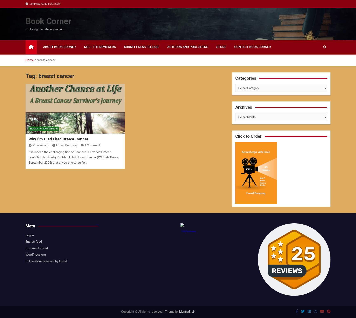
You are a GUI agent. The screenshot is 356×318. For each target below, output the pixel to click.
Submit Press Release (141, 47)
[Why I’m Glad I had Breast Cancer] (75, 109)
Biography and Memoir (44, 128)
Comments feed (37, 248)
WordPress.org (36, 254)
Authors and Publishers (187, 47)
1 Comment (92, 145)
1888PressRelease (189, 231)
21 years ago (41, 145)
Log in (30, 235)
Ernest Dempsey (67, 145)
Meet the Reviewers (100, 47)
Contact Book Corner (252, 47)
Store (221, 47)
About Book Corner (59, 47)
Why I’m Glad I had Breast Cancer (58, 139)
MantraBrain (187, 311)
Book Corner (48, 21)
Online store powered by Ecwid (46, 261)
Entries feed (34, 241)
